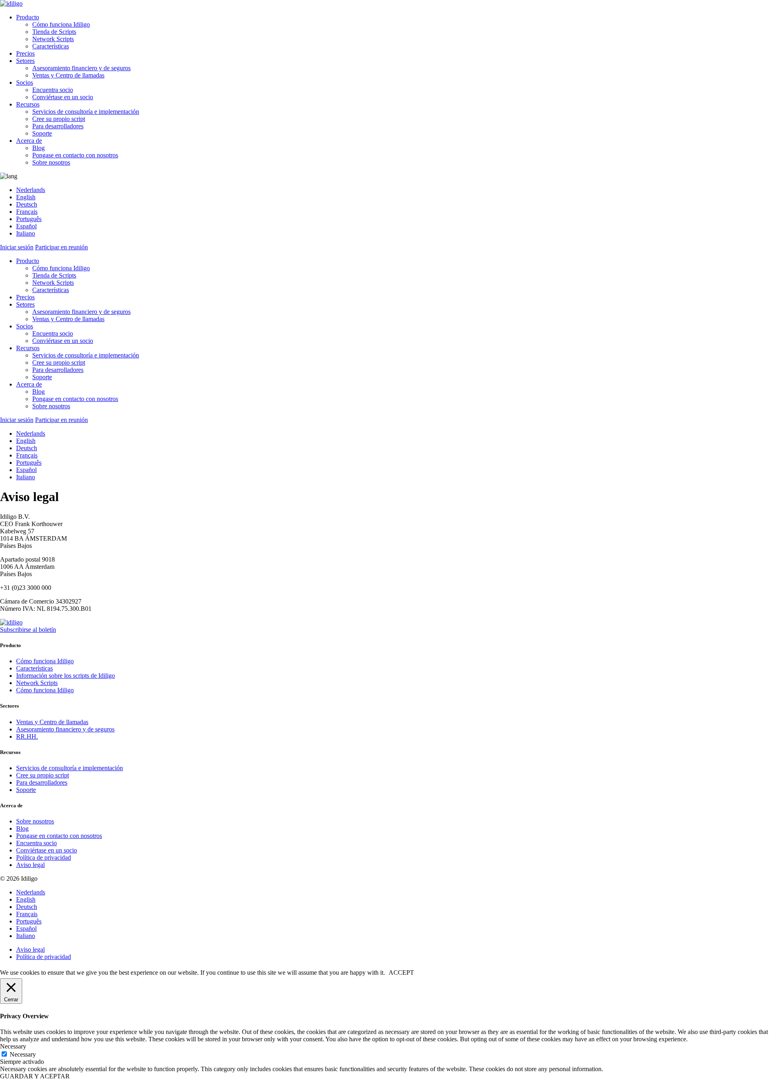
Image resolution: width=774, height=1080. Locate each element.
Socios (24, 82)
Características (50, 46)
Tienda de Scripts (54, 31)
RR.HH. (27, 736)
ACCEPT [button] (401, 972)
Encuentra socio (52, 89)
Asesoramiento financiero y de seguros (81, 68)
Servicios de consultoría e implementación (85, 111)
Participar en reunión (61, 247)
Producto (27, 17)
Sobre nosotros (51, 162)
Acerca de (29, 140)
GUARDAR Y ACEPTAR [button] (35, 1076)
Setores (25, 60)
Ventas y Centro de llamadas (68, 75)
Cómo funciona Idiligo (61, 24)
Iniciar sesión (16, 247)
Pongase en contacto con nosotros (75, 155)
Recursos (28, 104)
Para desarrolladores (57, 126)
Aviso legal (30, 864)
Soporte (42, 133)
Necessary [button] (13, 1046)
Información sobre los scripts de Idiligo (65, 675)
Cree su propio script (58, 118)
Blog (38, 147)
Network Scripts (53, 39)
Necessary (23, 1054)
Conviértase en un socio (62, 97)
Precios (25, 53)
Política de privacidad (43, 857)
